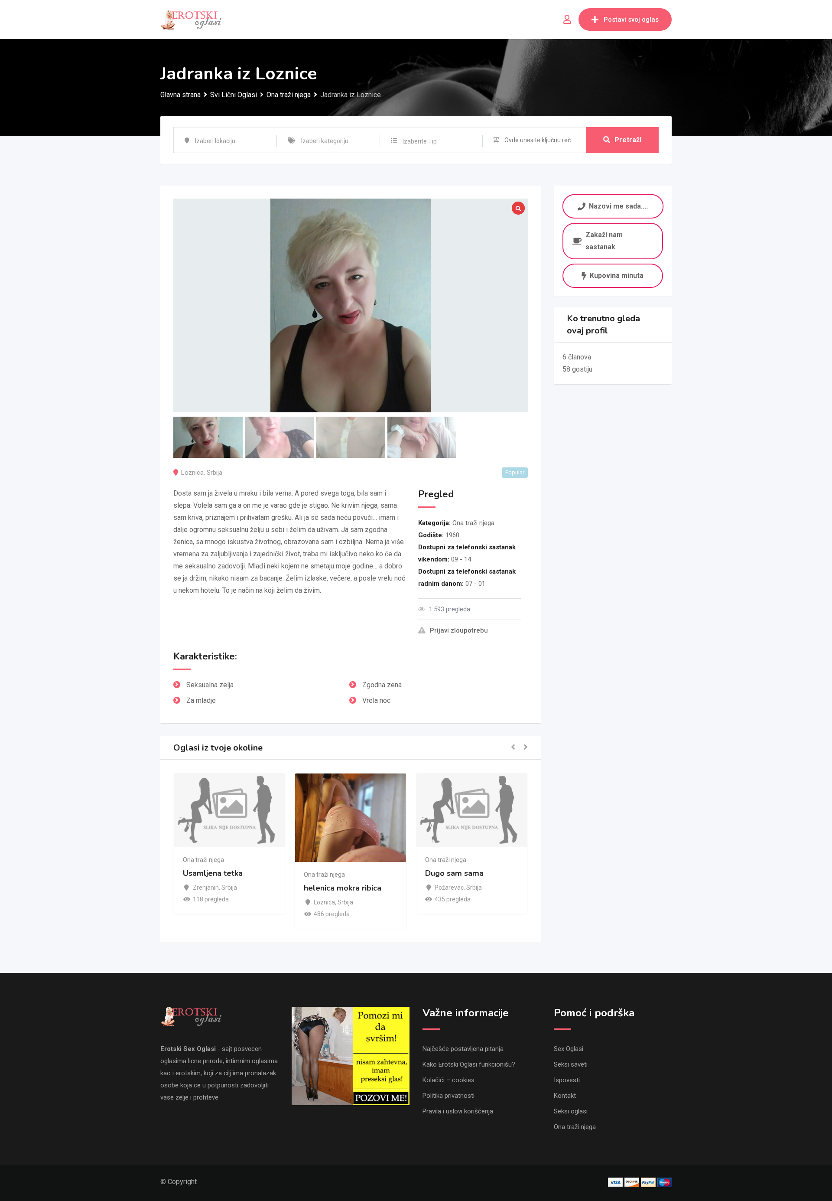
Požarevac (417, 887)
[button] (513, 747)
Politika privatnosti (448, 1096)
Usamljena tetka (181, 873)
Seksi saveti (571, 1064)
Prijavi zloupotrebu (459, 630)
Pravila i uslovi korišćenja (457, 1111)
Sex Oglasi (568, 1049)
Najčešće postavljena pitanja (463, 1049)
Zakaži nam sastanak (604, 241)
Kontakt (565, 1096)
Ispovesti (567, 1080)
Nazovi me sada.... (618, 206)
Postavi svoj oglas (631, 19)
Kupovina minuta (617, 275)
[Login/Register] (567, 19)
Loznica (192, 472)
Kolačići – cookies (448, 1080)
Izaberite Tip (420, 141)
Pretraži (627, 140)
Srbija (214, 472)
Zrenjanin (175, 887)
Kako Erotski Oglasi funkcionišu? (468, 1064)
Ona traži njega (473, 523)
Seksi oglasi (571, 1111)
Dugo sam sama (423, 873)
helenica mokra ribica (311, 888)
